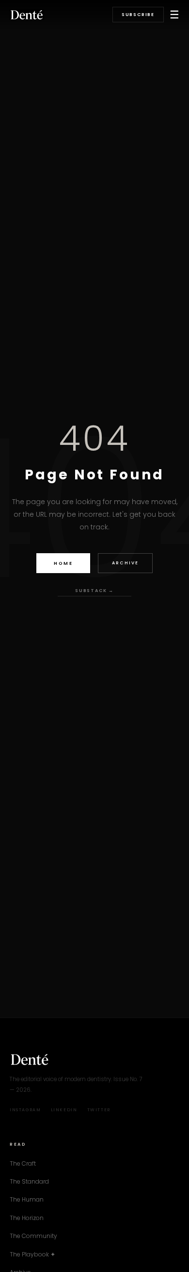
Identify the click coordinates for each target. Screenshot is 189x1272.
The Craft (23, 1163)
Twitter (98, 1110)
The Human (27, 1199)
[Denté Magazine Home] (27, 14)
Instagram (25, 1110)
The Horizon (27, 1218)
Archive (125, 563)
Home (63, 563)
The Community (33, 1236)
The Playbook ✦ (32, 1254)
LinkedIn (64, 1110)
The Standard (29, 1181)
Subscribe (138, 14)
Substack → (94, 591)
